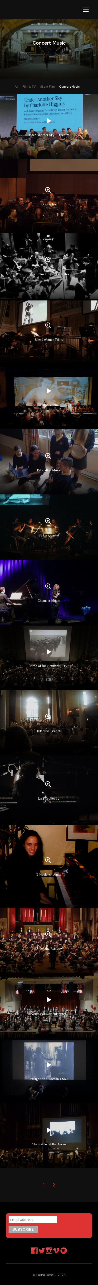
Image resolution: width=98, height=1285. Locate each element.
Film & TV (29, 87)
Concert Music (69, 87)
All (16, 87)
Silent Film (47, 87)
